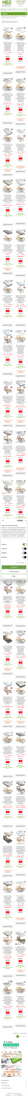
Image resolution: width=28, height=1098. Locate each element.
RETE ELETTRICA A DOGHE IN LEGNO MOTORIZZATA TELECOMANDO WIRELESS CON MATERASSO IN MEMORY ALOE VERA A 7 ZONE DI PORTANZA (7, 198)
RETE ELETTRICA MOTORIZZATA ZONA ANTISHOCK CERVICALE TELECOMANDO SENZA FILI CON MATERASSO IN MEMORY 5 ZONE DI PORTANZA (20, 449)
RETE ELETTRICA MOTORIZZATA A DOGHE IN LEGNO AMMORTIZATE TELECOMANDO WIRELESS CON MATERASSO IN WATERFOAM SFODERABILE (7, 97)
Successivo (26, 1036)
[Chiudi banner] (25, 520)
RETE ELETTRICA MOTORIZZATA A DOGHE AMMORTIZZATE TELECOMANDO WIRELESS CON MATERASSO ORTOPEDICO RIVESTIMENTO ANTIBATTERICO (20, 46)
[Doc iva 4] (11, 1057)
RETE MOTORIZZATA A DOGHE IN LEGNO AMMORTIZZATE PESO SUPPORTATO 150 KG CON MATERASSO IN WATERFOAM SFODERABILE (7, 499)
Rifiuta (14, 576)
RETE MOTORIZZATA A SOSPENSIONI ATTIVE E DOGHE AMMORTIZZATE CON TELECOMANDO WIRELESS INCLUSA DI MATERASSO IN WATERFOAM (8, 399)
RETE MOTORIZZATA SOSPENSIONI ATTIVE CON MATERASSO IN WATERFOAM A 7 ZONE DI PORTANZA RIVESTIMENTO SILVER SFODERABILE (8, 700)
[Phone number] (20, 3)
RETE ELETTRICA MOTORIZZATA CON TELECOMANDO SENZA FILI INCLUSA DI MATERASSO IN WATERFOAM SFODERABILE (20, 147)
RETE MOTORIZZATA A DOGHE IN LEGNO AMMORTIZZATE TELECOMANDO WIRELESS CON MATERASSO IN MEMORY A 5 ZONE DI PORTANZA (7, 248)
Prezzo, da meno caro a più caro (10, 22)
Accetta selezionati (14, 571)
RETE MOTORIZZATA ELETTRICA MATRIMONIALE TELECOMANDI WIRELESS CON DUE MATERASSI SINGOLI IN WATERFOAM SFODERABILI (20, 1000)
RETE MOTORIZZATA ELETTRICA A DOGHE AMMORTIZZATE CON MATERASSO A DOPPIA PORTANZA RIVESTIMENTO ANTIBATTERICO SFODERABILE (7, 449)
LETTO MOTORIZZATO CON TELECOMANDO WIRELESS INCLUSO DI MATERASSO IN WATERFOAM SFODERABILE (8, 649)
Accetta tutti (14, 567)
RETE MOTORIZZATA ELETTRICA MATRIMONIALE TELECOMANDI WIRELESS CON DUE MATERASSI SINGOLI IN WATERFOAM (20, 899)
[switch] (24, 549)
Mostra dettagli (20, 562)
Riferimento (5, 52)
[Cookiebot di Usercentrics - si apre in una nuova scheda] (17, 521)
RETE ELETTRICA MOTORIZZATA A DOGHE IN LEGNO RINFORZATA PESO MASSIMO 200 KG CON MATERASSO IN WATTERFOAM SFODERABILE (20, 950)
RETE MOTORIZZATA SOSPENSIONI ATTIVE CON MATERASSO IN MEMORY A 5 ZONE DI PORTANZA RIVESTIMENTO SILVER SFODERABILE (7, 599)
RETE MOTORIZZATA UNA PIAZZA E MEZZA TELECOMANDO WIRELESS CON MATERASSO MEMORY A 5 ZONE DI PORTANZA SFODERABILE (20, 749)
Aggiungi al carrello (7, 73)
